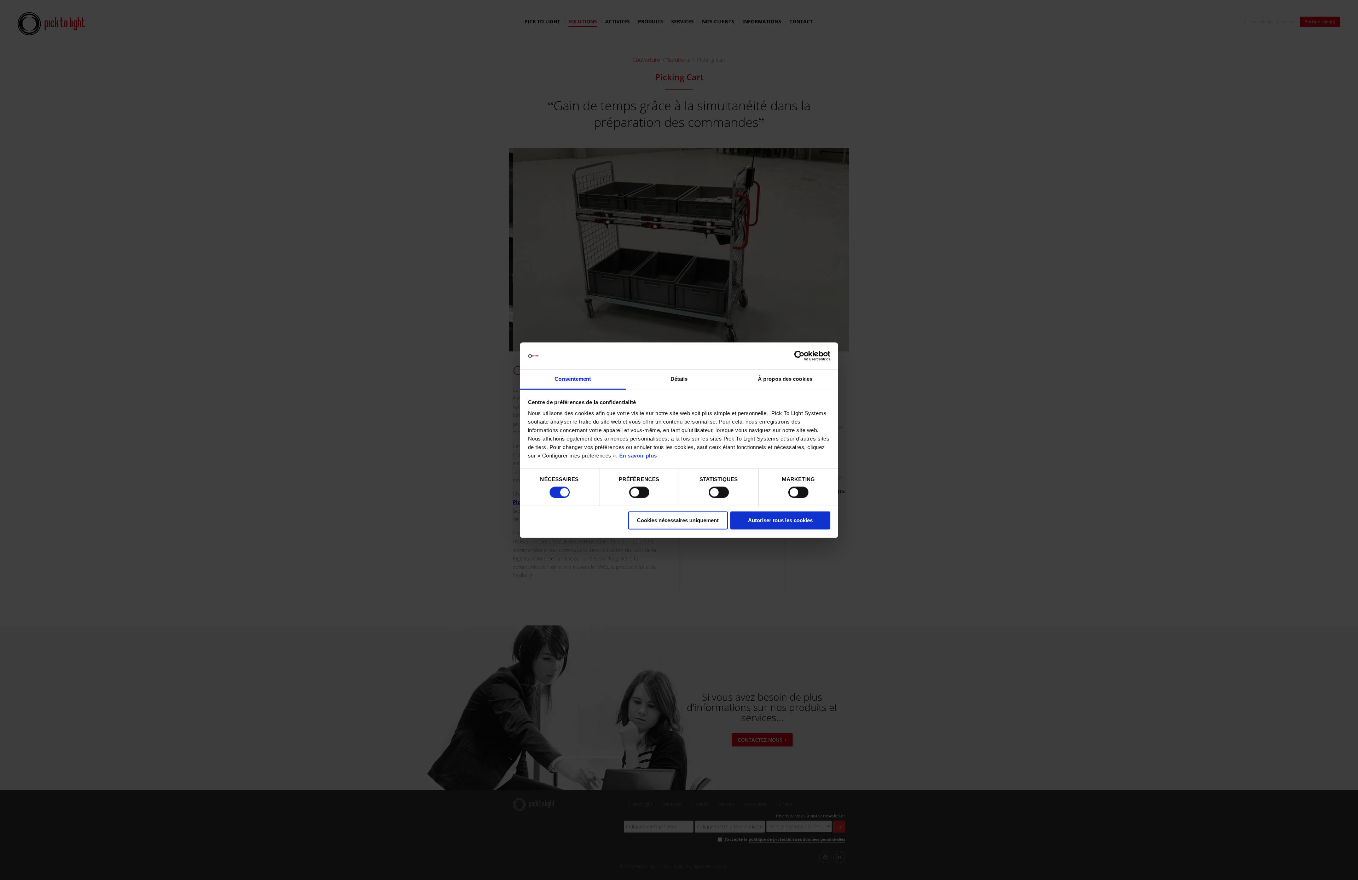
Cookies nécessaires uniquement (678, 521)
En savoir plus (638, 456)
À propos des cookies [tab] (785, 379)
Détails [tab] (679, 379)
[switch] (639, 492)
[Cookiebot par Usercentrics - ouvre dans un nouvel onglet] (799, 355)
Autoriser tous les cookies (780, 521)
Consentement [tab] (573, 379)
